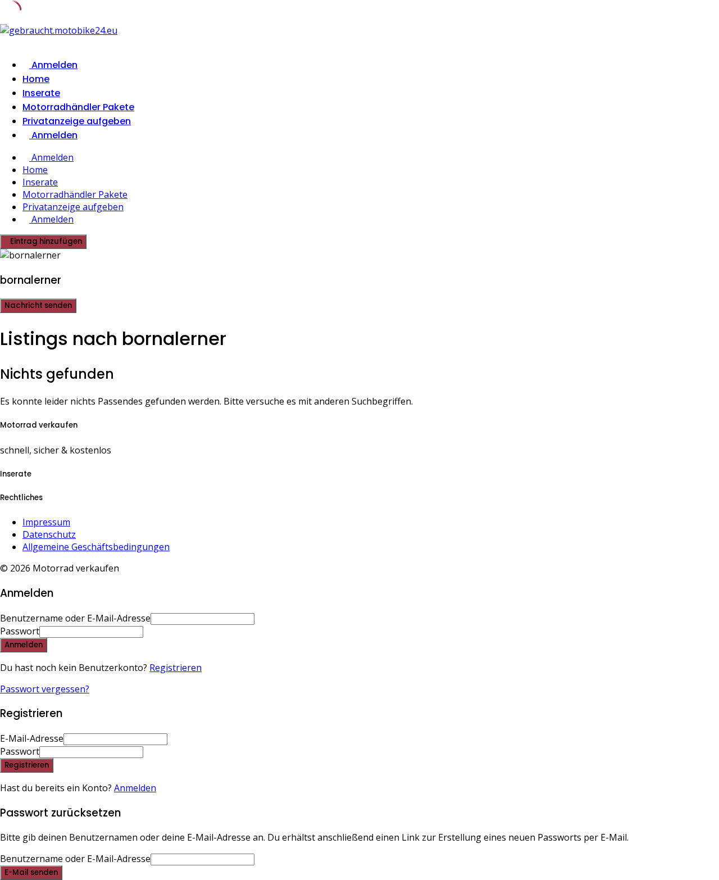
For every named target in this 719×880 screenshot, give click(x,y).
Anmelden (135, 788)
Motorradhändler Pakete (78, 107)
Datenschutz (49, 534)
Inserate (41, 93)
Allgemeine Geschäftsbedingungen (96, 547)
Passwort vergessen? (44, 689)
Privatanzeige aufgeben (76, 121)
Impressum (46, 522)
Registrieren (175, 667)
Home (35, 78)
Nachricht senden (38, 305)
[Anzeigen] (146, 631)
